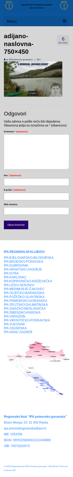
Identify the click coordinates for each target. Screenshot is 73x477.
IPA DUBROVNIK (16, 265)
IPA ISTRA (11, 273)
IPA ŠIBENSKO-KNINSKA (22, 312)
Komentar (16, 131)
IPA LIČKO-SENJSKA (19, 285)
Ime (12, 175)
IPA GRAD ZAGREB (18, 332)
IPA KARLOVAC (15, 277)
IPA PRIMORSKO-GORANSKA (25, 300)
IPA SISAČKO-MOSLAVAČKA (25, 308)
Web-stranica (10, 204)
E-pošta (15, 190)
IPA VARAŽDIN (14, 316)
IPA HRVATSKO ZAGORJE (23, 269)
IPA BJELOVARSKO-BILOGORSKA (29, 257)
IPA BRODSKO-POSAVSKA (23, 261)
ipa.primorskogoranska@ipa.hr (25, 428)
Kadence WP (10, 470)
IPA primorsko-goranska (20, 59)
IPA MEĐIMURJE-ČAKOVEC (24, 289)
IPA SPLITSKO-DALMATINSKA (26, 304)
